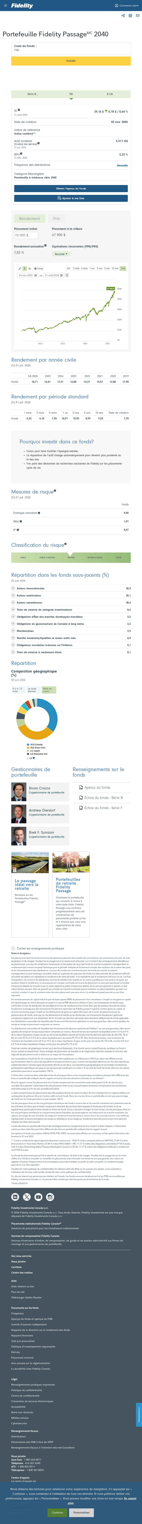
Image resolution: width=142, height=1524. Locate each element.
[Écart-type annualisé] (38, 512)
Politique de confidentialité (26, 1390)
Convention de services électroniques (32, 1401)
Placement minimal (22, 1357)
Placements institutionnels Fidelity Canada (36, 1223)
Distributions (18, 1436)
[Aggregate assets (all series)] (38, 142)
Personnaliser (81, 1512)
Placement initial (25, 229)
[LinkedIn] (15, 1197)
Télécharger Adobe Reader (26, 1297)
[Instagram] (50, 1197)
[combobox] (61, 254)
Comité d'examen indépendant (29, 1324)
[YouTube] (38, 1197)
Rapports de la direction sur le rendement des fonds (40, 1330)
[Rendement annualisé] (45, 245)
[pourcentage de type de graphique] (30, 268)
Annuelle (122, 165)
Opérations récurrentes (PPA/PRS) (75, 246)
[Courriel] (137, 15)
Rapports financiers (22, 1335)
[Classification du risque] (65, 543)
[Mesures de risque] (54, 490)
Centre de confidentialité (25, 1395)
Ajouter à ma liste (73, 198)
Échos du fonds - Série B (104, 798)
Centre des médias (22, 1272)
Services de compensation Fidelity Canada (35, 1235)
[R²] (17, 529)
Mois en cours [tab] (47, 690)
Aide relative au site (22, 1286)
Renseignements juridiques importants (33, 1384)
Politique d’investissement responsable (33, 1346)
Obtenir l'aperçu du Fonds (71, 188)
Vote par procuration (23, 1341)
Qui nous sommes (21, 1256)
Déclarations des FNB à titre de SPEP (32, 1442)
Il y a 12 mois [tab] (17, 690)
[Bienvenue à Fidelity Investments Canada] (22, 6)
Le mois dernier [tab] (32, 690)
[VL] (18, 109)
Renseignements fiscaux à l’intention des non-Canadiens (42, 1447)
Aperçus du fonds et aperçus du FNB (31, 1318)
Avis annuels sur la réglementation (30, 1363)
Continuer (57, 1512)
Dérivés (15, 1352)
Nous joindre (18, 1261)
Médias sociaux (20, 1417)
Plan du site (18, 1291)
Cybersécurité (19, 1423)
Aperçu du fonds (97, 788)
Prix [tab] (56, 219)
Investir (71, 61)
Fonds (40, 269)
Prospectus (17, 1313)
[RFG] (21, 153)
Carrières (16, 1267)
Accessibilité (18, 1406)
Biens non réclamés (22, 1412)
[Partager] (123, 15)
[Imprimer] (130, 15)
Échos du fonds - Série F (103, 808)
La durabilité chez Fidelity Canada (30, 1368)
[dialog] (71, 1503)
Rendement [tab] (29, 219)
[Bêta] (20, 521)
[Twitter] (27, 1197)
